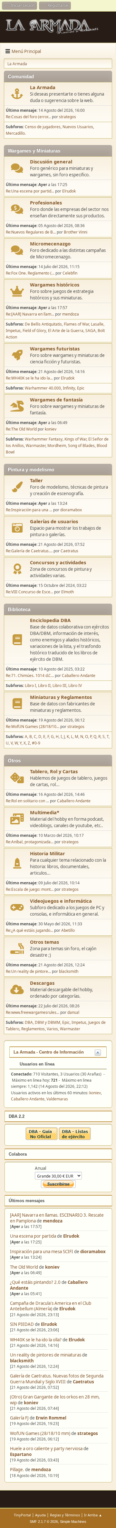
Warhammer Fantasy (44, 439)
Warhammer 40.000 (43, 388)
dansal (73, 1012)
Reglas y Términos (65, 1514)
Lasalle (97, 324)
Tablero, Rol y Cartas (54, 771)
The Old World (24, 1267)
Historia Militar (47, 853)
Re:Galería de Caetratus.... (29, 551)
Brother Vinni (75, 232)
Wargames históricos (54, 284)
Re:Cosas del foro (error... (28, 117)
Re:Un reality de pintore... (28, 971)
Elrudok (71, 1236)
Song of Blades (81, 445)
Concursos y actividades (58, 562)
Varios (52, 1029)
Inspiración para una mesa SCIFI (41, 1251)
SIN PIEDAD (22, 1324)
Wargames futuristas (55, 348)
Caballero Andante (78, 675)
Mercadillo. (16, 133)
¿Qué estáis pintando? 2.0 (35, 1282)
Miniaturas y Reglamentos (61, 697)
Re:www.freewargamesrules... (32, 1012)
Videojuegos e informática (61, 901)
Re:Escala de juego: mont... (29, 889)
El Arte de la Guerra (65, 330)
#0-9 (36, 743)
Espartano (21, 1454)
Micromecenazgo (50, 243)
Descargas (42, 983)
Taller (36, 480)
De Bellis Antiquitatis (43, 324)
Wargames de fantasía (56, 399)
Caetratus (83, 1382)
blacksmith (22, 1361)
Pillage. (17, 1469)
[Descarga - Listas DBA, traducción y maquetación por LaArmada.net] (75, 1138)
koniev (52, 1267)
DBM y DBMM (47, 1022)
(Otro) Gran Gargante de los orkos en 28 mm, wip (55, 1399)
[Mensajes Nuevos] (17, 94)
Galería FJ (19, 1418)
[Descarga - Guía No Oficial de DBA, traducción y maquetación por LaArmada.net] (41, 1138)
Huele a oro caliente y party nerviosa (46, 1448)
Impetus (13, 330)
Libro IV (75, 685)
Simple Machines (73, 1521)
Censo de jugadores (43, 127)
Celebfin (70, 273)
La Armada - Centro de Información (49, 1052)
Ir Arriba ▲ (93, 1514)
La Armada (42, 87)
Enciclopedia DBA (50, 620)
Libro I (30, 685)
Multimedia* (44, 812)
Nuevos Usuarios (78, 127)
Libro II (44, 685)
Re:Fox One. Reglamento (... (30, 273)
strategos (87, 1433)
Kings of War (75, 439)
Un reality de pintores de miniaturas (45, 1355)
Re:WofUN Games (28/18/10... (32, 726)
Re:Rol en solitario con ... (27, 801)
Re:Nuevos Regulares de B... (31, 232)
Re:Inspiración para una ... (29, 510)
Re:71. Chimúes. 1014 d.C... (30, 675)
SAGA (90, 330)
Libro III (59, 685)
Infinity (69, 388)
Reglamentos (33, 1029)
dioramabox (93, 1251)
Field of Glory (34, 330)
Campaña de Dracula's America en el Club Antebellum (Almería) (50, 1306)
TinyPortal (22, 1514)
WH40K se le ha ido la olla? (36, 1340)
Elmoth (67, 592)
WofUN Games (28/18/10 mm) (40, 1433)
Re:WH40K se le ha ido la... (29, 378)
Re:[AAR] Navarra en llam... (30, 314)
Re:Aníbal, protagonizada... (29, 842)
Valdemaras (57, 1099)
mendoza (53, 1221)
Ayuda (40, 1514)
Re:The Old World (21, 429)
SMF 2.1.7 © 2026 (44, 1521)
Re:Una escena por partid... (30, 191)
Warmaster (35, 445)
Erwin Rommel (51, 1418)
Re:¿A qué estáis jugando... (29, 930)
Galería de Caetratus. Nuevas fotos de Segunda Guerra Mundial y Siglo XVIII (56, 1378)
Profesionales (46, 202)
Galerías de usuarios (54, 521)
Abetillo (68, 930)
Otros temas (44, 942)
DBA (29, 1022)
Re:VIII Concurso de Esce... (29, 592)
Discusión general (51, 161)
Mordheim (56, 445)
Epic (80, 388)
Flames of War (76, 324)
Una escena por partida (33, 1236)
